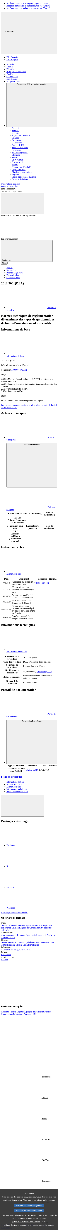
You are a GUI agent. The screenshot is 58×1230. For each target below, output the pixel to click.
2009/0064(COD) (19, 370)
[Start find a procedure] (22, 203)
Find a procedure (8, 189)
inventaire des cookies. (45, 1225)
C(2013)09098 (42, 583)
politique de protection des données (26, 1222)
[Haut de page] (22, 806)
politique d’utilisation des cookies (16, 1225)
